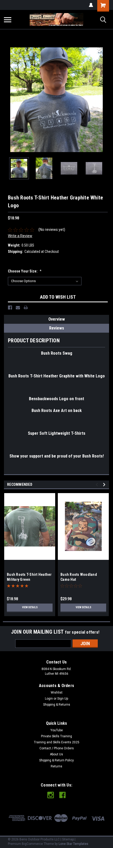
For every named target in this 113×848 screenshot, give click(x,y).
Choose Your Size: (25, 271)
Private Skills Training (56, 736)
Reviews (56, 328)
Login (49, 698)
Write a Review (20, 236)
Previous (8, 100)
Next (105, 100)
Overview (56, 319)
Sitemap (68, 839)
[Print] (26, 307)
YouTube (56, 730)
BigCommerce (32, 844)
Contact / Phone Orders (56, 748)
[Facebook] (10, 307)
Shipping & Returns (56, 704)
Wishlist (57, 692)
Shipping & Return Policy (56, 760)
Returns (56, 766)
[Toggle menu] (7, 19)
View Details (30, 607)
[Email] (18, 307)
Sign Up (62, 698)
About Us (56, 754)
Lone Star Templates (73, 844)
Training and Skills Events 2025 (56, 742)
